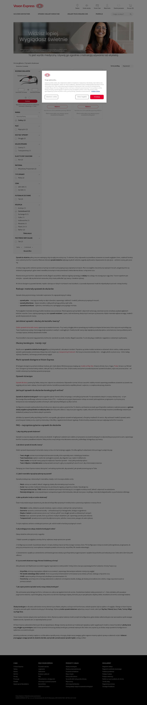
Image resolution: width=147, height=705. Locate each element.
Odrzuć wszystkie (82, 96)
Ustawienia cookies (51, 96)
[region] (74, 86)
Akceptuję (97, 96)
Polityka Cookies (95, 91)
